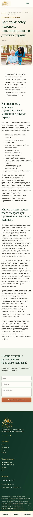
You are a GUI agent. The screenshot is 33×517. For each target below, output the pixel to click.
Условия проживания (7, 464)
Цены (3, 470)
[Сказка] (4, 3)
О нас (3, 444)
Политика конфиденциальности (9, 508)
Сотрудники (4, 450)
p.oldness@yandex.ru (7, 484)
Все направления (6, 462)
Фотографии (5, 447)
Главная (3, 13)
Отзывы (3, 452)
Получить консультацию (16, 400)
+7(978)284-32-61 (8, 480)
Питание (3, 467)
